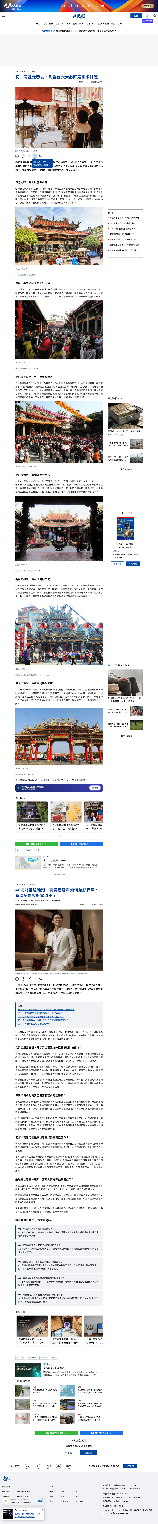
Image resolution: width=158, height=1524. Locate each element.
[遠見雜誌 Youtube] (58, 1466)
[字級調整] (40, 156)
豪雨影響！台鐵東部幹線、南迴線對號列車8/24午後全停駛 (90, 1405)
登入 (35, 164)
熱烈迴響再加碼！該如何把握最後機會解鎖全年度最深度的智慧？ (86, 30)
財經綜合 (116, 551)
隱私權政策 (119, 1506)
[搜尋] (154, 16)
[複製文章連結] (29, 156)
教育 (81, 23)
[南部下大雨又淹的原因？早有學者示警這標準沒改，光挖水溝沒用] (22, 1404)
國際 (51, 23)
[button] (100, 812)
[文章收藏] (35, 156)
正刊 (120, 513)
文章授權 (6, 1496)
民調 (88, 23)
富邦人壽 (20, 1357)
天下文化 (133, 1485)
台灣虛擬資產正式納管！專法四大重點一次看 (125, 556)
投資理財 (31, 884)
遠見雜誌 (106, 1485)
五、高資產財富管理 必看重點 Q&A (34, 1023)
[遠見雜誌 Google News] (68, 1466)
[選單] (3, 15)
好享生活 (25, 71)
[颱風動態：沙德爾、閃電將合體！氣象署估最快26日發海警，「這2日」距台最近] (67, 1391)
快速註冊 (89, 1452)
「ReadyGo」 (44, 779)
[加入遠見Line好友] (27, 1466)
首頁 (17, 71)
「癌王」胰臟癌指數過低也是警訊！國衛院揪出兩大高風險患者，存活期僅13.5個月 (45, 1418)
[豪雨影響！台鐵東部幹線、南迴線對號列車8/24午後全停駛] (67, 1404)
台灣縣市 (28, 850)
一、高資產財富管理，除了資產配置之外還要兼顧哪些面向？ (46, 1009)
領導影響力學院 (136, 1488)
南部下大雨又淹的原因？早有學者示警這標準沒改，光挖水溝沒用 (45, 1405)
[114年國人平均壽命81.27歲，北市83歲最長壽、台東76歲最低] (67, 1418)
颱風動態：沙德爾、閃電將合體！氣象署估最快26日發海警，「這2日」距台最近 (90, 1391)
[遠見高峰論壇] (12, 6)
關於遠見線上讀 (23, 1491)
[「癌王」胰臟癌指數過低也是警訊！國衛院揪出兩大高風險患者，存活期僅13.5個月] (22, 1418)
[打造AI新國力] (125, 528)
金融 (58, 23)
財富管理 (44, 1357)
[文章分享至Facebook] (23, 156)
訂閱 (136, 15)
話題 (45, 23)
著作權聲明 (107, 1506)
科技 (68, 23)
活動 (120, 23)
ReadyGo (19, 82)
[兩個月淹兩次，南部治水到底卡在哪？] (22, 1391)
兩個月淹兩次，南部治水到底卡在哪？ (45, 1391)
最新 (38, 23)
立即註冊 (130, 1466)
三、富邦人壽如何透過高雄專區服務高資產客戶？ (41, 1016)
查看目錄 (117, 563)
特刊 (130, 513)
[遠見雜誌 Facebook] (37, 1466)
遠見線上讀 (103, 23)
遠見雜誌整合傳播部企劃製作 (26, 904)
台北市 (38, 850)
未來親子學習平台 (110, 1488)
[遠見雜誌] (79, 16)
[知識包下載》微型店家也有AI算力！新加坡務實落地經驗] (8, 1514)
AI (63, 23)
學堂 (113, 23)
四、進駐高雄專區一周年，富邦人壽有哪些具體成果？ (43, 1019)
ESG (94, 23)
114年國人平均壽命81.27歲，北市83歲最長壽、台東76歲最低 (90, 1418)
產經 (75, 23)
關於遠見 (6, 1491)
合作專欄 (79, 1501)
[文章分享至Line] (17, 156)
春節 (18, 850)
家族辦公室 (32, 1357)
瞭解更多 (147, 6)
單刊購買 (133, 563)
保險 (54, 1357)
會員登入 (69, 1452)
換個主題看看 (127, 469)
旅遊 (33, 71)
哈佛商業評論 (120, 1485)
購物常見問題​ (22, 1496)
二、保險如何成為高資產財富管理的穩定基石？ (40, 1012)
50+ (123, 1488)
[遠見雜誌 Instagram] (48, 1466)
